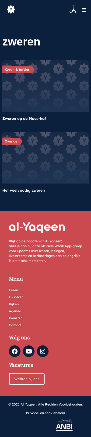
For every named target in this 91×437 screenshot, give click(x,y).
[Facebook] (15, 351)
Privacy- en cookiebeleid (45, 413)
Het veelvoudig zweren (23, 190)
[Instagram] (43, 351)
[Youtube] (29, 351)
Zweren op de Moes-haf (24, 118)
